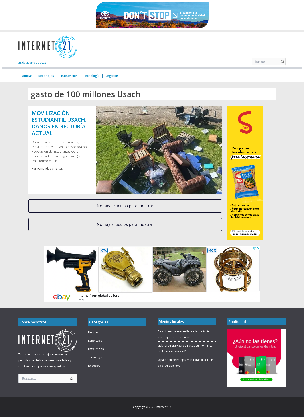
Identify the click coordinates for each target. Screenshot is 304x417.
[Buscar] (283, 61)
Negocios (94, 366)
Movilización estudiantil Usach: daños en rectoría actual (59, 123)
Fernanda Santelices (50, 168)
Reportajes (95, 341)
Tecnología (95, 357)
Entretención (96, 349)
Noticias (93, 332)
